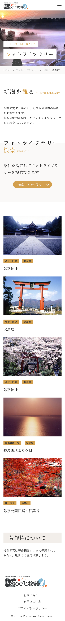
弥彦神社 (10, 268)
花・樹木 (10, 503)
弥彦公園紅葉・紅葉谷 (21, 510)
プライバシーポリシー (32, 608)
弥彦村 (27, 261)
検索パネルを (30, 184)
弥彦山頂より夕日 (17, 450)
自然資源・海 (12, 443)
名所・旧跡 (11, 261)
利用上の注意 (32, 601)
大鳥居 (8, 329)
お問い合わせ (32, 595)
